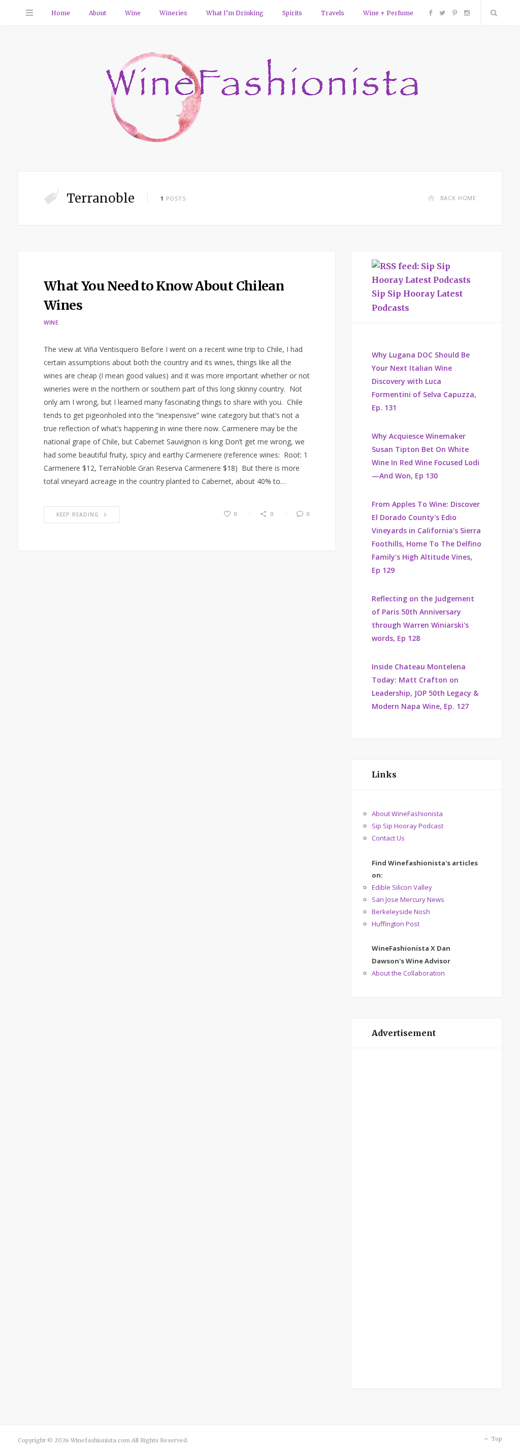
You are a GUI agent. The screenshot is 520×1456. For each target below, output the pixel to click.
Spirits (292, 13)
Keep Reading (77, 514)
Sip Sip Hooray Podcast (407, 825)
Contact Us (388, 838)
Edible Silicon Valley (402, 887)
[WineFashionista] (260, 98)
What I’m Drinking (235, 13)
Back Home (458, 198)
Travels (332, 13)
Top (496, 1438)
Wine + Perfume (388, 13)
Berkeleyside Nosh (401, 911)
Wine (133, 13)
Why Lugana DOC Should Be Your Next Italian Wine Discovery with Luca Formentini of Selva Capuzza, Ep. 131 (424, 381)
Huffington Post (395, 923)
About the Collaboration (408, 973)
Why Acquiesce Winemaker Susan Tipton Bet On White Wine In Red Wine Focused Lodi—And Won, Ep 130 (425, 455)
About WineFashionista (407, 813)
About (97, 13)
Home (60, 13)
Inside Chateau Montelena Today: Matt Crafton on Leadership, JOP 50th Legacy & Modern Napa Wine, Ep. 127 (425, 686)
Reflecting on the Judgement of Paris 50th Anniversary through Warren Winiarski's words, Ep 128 (423, 618)
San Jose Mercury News (408, 899)
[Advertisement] (426, 1218)
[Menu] (29, 12)
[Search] (491, 12)
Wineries (173, 13)
